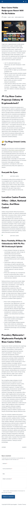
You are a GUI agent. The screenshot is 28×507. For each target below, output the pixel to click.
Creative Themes (22, 504)
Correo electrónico (7, 468)
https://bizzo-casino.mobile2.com (16, 150)
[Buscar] (25, 1)
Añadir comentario (7, 478)
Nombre (5, 463)
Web (4, 473)
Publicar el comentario (8, 496)
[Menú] (2, 1)
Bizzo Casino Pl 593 (19, 17)
